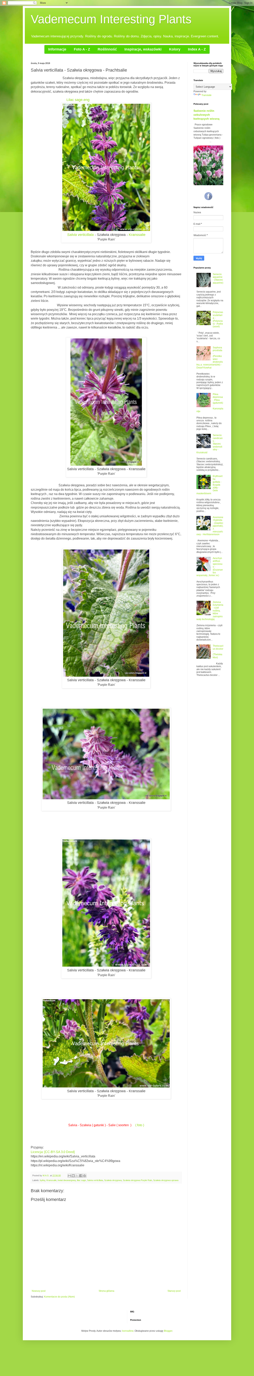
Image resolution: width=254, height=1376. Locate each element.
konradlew (127, 1330)
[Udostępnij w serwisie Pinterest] (85, 1176)
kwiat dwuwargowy (67, 1180)
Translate (206, 95)
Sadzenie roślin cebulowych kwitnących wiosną (206, 114)
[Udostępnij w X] (77, 1176)
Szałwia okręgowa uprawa (165, 1180)
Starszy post (174, 1291)
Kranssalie (137, 235)
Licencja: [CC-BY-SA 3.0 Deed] (53, 1152)
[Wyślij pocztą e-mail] (69, 1176)
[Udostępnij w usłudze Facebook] (81, 1176)
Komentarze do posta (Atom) (59, 1296)
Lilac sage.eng (77, 100)
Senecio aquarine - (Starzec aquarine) (218, 278)
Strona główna (106, 1291)
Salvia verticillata (95, 1180)
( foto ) (139, 1125)
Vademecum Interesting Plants (111, 19)
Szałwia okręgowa (113, 1180)
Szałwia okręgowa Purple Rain (137, 1180)
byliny (42, 1180)
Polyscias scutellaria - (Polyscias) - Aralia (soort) (218, 319)
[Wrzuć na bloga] (73, 1176)
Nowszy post (38, 1291)
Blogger (168, 1330)
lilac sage (81, 1180)
